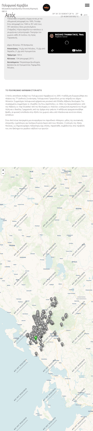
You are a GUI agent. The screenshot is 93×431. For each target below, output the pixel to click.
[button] (61, 324)
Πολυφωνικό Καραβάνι (15, 5)
